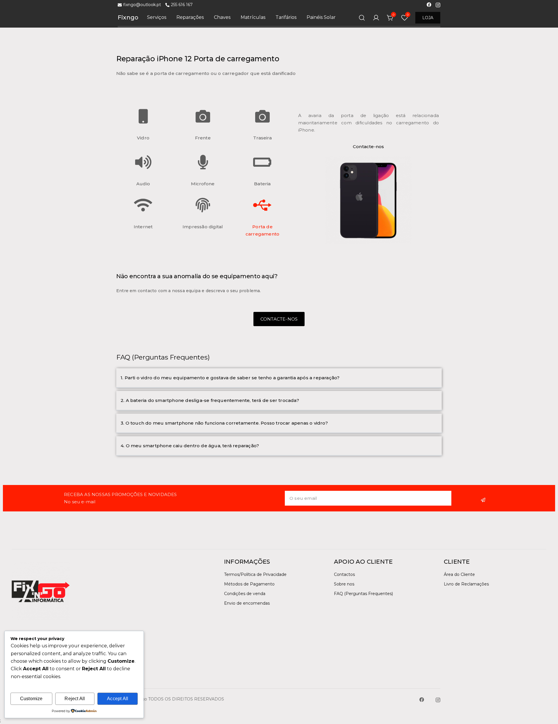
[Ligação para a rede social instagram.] (438, 4)
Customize (31, 698)
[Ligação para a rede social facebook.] (429, 4)
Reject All (75, 698)
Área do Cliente (459, 574)
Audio (143, 183)
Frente (203, 138)
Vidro (143, 138)
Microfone (202, 183)
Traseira (262, 138)
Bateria (262, 183)
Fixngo (128, 17)
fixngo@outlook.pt (142, 5)
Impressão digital (203, 226)
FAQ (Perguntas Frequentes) (363, 593)
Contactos (344, 574)
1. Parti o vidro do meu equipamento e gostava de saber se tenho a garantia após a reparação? (230, 377)
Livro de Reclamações (466, 584)
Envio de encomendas (247, 603)
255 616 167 (182, 5)
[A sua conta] (376, 17)
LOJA (427, 17)
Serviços (156, 17)
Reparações (190, 17)
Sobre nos (344, 584)
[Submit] (484, 500)
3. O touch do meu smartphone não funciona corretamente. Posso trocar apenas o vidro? (224, 423)
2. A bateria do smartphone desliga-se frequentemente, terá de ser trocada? (210, 400)
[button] (279, 378)
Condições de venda (244, 593)
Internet (143, 226)
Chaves (222, 17)
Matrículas (253, 17)
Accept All (117, 698)
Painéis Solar (321, 17)
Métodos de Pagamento (249, 584)
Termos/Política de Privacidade (255, 574)
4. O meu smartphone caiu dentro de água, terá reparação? (190, 445)
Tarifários (286, 17)
